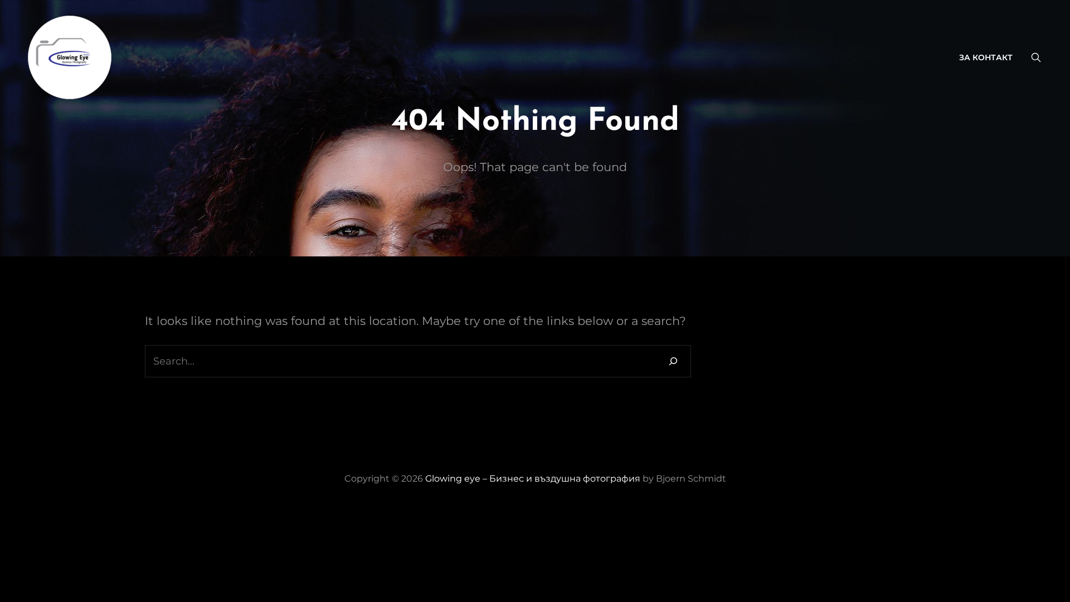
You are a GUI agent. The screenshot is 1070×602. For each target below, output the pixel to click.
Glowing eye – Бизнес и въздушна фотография (534, 478)
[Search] (673, 361)
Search (1036, 57)
